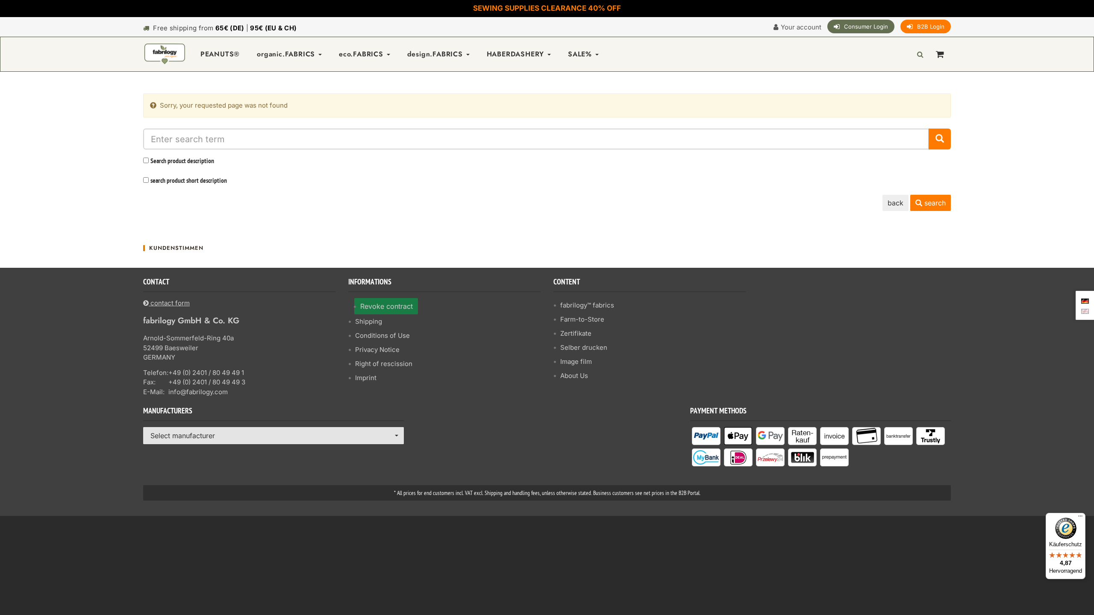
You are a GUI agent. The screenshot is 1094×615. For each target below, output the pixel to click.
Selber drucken (583, 347)
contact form (169, 303)
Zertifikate (575, 333)
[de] (1085, 300)
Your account (801, 27)
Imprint (365, 378)
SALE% (581, 54)
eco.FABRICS (362, 54)
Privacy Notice (377, 350)
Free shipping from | (225, 28)
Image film (576, 361)
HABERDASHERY (517, 54)
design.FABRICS (436, 54)
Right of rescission (383, 364)
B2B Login (930, 26)
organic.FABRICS (287, 54)
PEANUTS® (220, 54)
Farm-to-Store (582, 319)
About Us (574, 376)
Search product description (182, 161)
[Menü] (1080, 518)
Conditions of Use (382, 335)
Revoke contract (386, 306)
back (895, 203)
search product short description (188, 181)
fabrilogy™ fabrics (587, 305)
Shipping (368, 321)
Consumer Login (866, 26)
